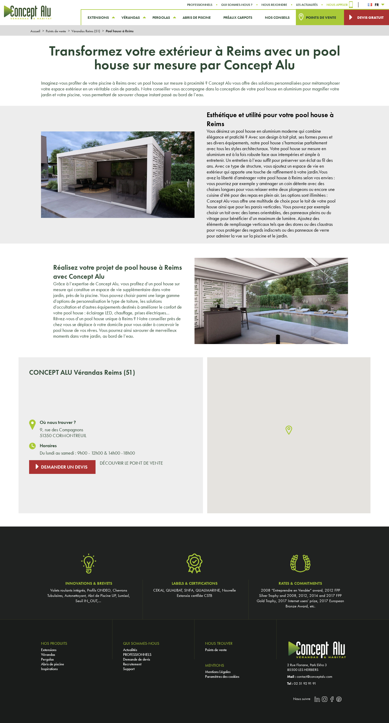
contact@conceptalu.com (314, 676)
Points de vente (216, 649)
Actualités (130, 649)
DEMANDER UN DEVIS (64, 467)
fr (377, 4)
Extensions (48, 649)
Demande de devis (136, 659)
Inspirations (49, 668)
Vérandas (48, 654)
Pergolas (47, 659)
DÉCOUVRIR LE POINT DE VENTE (131, 463)
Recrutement (132, 664)
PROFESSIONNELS (137, 654)
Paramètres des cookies (222, 676)
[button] (289, 430)
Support (128, 668)
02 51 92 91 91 (305, 683)
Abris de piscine (52, 664)
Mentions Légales (217, 671)
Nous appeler (337, 5)
